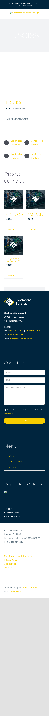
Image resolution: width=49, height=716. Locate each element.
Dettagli (10, 229)
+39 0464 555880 (15, 330)
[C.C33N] (35, 199)
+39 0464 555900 (33, 330)
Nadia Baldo (15, 591)
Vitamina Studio (29, 587)
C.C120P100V (19, 214)
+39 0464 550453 (16, 334)
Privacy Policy (10, 560)
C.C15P (13, 260)
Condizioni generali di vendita (18, 556)
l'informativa (8, 414)
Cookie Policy (10, 563)
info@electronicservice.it (21, 338)
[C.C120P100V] (13, 199)
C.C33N (35, 214)
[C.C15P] (13, 245)
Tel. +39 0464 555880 (24, 5)
